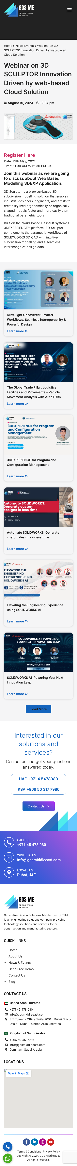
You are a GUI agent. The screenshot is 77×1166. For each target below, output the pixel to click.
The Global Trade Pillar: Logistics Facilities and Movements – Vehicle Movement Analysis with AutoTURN (34, 392)
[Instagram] (42, 1142)
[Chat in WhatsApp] (7, 1158)
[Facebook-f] (26, 1142)
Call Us (23, 840)
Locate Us (25, 870)
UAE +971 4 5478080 (38, 778)
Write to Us (26, 855)
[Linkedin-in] (34, 1142)
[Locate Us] (9, 872)
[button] (69, 9)
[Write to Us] (9, 857)
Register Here (19, 155)
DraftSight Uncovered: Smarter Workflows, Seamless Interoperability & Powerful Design (36, 319)
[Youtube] (50, 1142)
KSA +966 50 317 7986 (38, 789)
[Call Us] (9, 842)
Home (8, 46)
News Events (25, 46)
